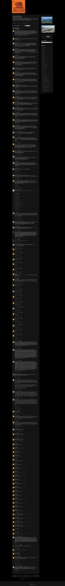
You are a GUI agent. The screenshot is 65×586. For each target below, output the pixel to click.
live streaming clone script (18, 205)
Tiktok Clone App (17, 207)
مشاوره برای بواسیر (17, 425)
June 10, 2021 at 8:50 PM (18, 322)
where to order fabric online (23, 475)
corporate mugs (22, 510)
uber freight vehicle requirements (19, 196)
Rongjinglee (16, 373)
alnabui (16, 37)
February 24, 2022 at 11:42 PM (19, 530)
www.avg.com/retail (19, 139)
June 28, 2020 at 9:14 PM (18, 187)
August (44, 68)
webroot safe (28, 158)
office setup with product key (29, 115)
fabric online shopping (22, 460)
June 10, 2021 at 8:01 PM (18, 305)
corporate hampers (22, 491)
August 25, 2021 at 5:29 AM (18, 408)
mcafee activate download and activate (29, 74)
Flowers (16, 524)
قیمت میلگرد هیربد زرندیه (18, 216)
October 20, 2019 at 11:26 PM (18, 141)
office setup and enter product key (31, 121)
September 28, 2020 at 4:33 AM (19, 224)
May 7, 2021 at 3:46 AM (18, 276)
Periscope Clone (17, 200)
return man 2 (20, 39)
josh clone (16, 337)
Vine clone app (16, 264)
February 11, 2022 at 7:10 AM (18, 503)
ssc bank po (34, 227)
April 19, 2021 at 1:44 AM (18, 266)
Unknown (16, 174)
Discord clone (16, 326)
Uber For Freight (17, 195)
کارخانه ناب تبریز (17, 217)
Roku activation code (17, 412)
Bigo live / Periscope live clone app (19, 203)
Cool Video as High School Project (45, 78)
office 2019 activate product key (27, 69)
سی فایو (16, 405)
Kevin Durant (16, 243)
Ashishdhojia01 (17, 556)
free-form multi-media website (34, 18)
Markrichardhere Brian (18, 252)
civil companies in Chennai (18, 529)
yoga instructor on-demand (18, 285)
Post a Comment (16, 572)
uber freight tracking (17, 197)
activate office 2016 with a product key (30, 57)
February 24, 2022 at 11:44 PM (19, 534)
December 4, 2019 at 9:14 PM (18, 172)
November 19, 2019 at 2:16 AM (19, 166)
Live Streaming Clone (17, 202)
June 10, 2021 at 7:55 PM (18, 300)
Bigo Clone (16, 201)
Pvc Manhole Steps (24, 370)
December (44, 63)
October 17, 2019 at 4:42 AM (18, 105)
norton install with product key (28, 91)
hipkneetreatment (17, 189)
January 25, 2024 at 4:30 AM (18, 543)
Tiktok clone (16, 309)
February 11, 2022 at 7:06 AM (18, 469)
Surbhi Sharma (17, 131)
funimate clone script (17, 269)
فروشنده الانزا (16, 378)
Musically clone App (17, 209)
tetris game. (35, 244)
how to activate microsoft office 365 (31, 85)
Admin (15, 421)
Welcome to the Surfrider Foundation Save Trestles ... (46, 90)
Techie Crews (16, 239)
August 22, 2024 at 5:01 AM (18, 564)
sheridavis (16, 29)
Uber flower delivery (17, 254)
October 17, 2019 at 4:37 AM (18, 46)
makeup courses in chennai (26, 514)
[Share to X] (27, 25)
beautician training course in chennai (27, 525)
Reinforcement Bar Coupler (30, 537)
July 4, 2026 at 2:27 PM (18, 570)
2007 (43, 62)
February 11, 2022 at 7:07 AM (18, 480)
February (44, 75)
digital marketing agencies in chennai (19, 440)
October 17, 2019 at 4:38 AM (18, 59)
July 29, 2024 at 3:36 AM (18, 554)
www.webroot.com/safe (28, 146)
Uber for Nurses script (17, 321)
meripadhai (16, 226)
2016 (43, 51)
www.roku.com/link (32, 175)
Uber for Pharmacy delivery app (19, 298)
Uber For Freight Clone (17, 199)
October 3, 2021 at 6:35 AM (18, 419)
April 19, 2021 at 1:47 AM (18, 271)
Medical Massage (17, 561)
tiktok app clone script (17, 303)
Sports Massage (17, 563)
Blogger (34, 584)
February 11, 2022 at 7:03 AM (18, 445)
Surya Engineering (17, 348)
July (43, 69)
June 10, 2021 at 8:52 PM (18, 328)
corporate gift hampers (22, 487)
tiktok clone (16, 270)
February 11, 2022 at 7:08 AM (18, 488)
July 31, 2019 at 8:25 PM (18, 40)
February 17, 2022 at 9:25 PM (18, 519)
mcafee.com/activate (17, 171)
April (44, 73)
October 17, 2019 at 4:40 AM (18, 82)
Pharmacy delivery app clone (18, 297)
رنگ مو (27, 393)
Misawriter (16, 548)
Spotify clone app (17, 319)
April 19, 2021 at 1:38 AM (18, 256)
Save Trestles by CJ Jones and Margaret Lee (46, 87)
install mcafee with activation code (29, 127)
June (44, 70)
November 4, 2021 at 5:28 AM (18, 426)
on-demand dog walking (18, 286)
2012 (43, 56)
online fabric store (22, 444)
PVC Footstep (20, 370)
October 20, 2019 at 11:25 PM (18, 134)
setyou (15, 278)
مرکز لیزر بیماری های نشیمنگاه (18, 418)
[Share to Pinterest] (29, 25)
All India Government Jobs (31, 181)
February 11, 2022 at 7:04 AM (18, 456)
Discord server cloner (17, 327)
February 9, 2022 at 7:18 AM (18, 431)
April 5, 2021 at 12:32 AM (18, 246)
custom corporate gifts (22, 479)
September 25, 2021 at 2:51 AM (19, 413)
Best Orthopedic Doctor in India (24, 190)
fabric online (21, 455)
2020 (43, 46)
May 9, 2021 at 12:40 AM (18, 282)
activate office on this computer (33, 63)
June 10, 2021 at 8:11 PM (18, 316)
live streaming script (17, 204)
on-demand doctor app (17, 291)
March (44, 74)
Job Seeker (16, 179)
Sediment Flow (45, 84)
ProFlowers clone (17, 255)
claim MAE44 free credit (32, 567)
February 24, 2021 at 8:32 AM (18, 241)
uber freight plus (17, 198)
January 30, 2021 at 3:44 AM (18, 229)
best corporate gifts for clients (23, 502)
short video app (17, 335)
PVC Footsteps (27, 357)
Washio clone (16, 315)
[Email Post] (24, 25)
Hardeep (16, 42)
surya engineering (17, 536)
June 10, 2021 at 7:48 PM (18, 288)
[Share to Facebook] (28, 25)
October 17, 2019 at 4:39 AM (18, 70)
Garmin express (30, 222)
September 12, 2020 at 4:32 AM (19, 219)
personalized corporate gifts (23, 483)
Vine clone (16, 265)
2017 (43, 50)
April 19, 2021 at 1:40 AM (18, 261)
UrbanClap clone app (17, 249)
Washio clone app (17, 314)
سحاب (15, 212)
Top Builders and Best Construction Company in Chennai (22, 533)
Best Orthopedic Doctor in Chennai (32, 190)
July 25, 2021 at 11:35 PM (18, 371)
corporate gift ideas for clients (23, 506)
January (44, 76)
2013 (43, 55)
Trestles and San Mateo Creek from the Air (46, 80)
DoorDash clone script (17, 259)
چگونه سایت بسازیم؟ (17, 407)
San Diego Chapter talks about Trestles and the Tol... (46, 82)
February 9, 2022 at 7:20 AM (18, 436)
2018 (43, 49)
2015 (43, 52)
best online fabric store (22, 464)
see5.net (16, 398)
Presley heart (16, 410)
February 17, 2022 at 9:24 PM (18, 515)
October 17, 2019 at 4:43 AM (18, 123)
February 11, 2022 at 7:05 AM (18, 461)
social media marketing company (19, 430)
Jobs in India (16, 186)
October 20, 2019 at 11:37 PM (18, 148)
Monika (16, 161)
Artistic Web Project (45, 85)
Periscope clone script (17, 206)
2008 (43, 61)
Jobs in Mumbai (17, 185)
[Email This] (26, 25)
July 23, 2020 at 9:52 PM (18, 210)
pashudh (16, 428)
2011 (43, 57)
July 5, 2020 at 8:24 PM (18, 192)
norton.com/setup (17, 170)
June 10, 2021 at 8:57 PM (18, 339)
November (44, 64)
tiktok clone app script (17, 304)
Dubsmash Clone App (17, 208)
